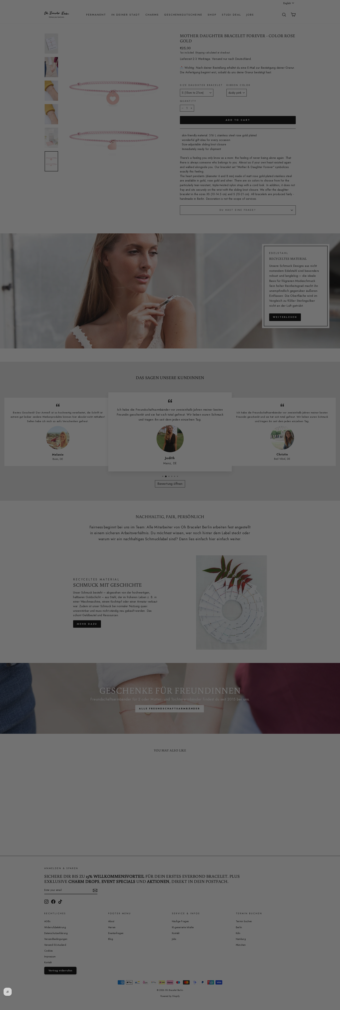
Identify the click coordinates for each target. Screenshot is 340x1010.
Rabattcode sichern (134, 537)
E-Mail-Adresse (116, 495)
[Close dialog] (236, 462)
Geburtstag (114, 511)
